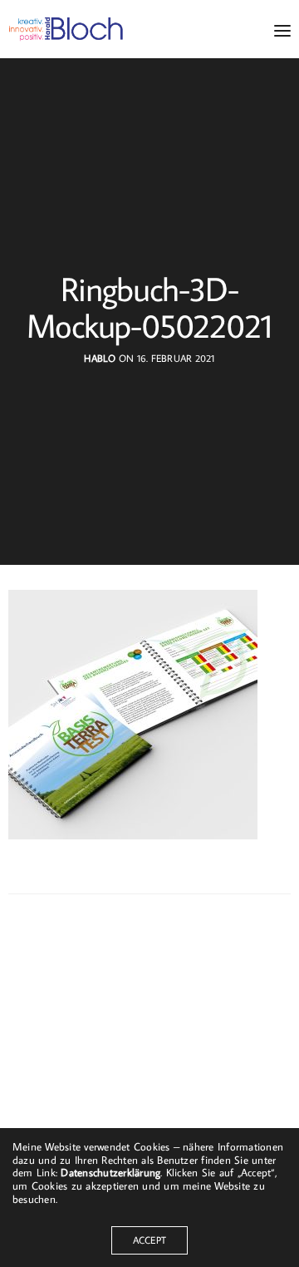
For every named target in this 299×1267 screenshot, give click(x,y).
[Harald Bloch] (66, 29)
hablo (99, 358)
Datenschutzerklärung (110, 1172)
